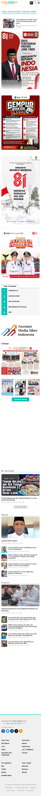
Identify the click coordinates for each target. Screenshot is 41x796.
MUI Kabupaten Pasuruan (18, 307)
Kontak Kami (30, 790)
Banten (24, 743)
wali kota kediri (14, 296)
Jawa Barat (26, 740)
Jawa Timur (5, 740)
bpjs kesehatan (14, 301)
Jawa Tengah (26, 763)
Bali (2, 766)
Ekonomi (25, 769)
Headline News (6, 775)
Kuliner (3, 772)
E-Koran (5, 344)
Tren (3, 746)
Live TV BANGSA (27, 749)
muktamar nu (13, 290)
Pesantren (5, 582)
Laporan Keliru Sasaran (9, 540)
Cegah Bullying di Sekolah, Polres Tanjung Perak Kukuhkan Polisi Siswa (26, 21)
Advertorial (26, 746)
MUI (10, 312)
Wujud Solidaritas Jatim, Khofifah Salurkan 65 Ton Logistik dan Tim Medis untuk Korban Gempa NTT (22, 556)
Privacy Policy (11, 790)
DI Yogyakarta (6, 763)
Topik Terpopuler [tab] (9, 286)
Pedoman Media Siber (21, 787)
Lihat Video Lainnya (20, 507)
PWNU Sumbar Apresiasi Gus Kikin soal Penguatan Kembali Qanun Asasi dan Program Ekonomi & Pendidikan (22, 626)
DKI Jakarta (5, 743)
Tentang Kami (9, 787)
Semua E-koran (20, 399)
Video (3, 749)
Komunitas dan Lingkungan (6, 754)
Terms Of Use (21, 790)
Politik (3, 769)
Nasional (4, 515)
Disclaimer (33, 787)
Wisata (24, 772)
